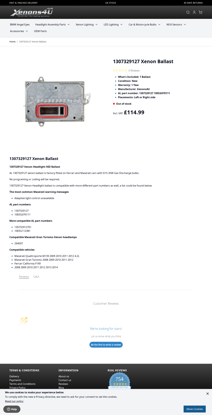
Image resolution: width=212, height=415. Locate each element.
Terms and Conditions (22, 384)
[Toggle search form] (188, 12)
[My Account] (194, 12)
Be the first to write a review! (106, 344)
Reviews (63, 384)
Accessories (17, 31)
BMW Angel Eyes (20, 24)
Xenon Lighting (85, 24)
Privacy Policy (17, 387)
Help (14, 409)
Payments (15, 380)
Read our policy (14, 401)
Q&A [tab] (36, 276)
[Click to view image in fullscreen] (56, 101)
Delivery (14, 376)
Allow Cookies (194, 409)
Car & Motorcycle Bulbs (142, 24)
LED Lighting (111, 24)
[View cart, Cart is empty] (200, 12)
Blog (61, 387)
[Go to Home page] (31, 12)
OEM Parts (40, 31)
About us (64, 376)
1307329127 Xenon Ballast (32, 41)
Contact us (65, 380)
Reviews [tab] (24, 276)
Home (12, 41)
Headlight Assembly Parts (50, 24)
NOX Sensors (174, 24)
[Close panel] (207, 393)
